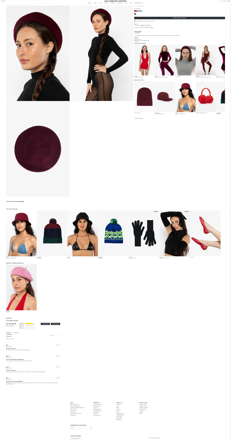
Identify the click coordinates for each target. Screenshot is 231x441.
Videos (117, 407)
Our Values (118, 404)
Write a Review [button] (56, 323)
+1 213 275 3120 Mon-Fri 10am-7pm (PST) (75, 405)
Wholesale (118, 410)
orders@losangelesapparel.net (78, 407)
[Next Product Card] (224, 43)
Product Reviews (142, 409)
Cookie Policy (73, 412)
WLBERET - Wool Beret (141, 5)
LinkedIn (141, 412)
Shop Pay (95, 407)
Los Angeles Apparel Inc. (156, 437)
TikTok (140, 413)
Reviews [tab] (8, 332)
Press (117, 406)
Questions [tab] (16, 332)
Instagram (20, 201)
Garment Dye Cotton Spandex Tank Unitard (203, 77)
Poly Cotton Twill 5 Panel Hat (159, 113)
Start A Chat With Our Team (75, 413)
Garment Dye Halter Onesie (139, 77)
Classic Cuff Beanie (137, 112)
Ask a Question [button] (46, 323)
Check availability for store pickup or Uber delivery (145, 21)
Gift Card (95, 413)
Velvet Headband (178, 76)
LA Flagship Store (120, 415)
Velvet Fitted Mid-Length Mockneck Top (161, 77)
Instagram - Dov (142, 406)
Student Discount (97, 415)
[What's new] (227, 1)
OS (135, 14)
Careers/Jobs (119, 418)
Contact (118, 409)
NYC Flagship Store (120, 413)
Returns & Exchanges (97, 404)
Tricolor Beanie (218, 113)
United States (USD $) (75, 438)
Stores (117, 412)
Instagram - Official (143, 404)
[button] (220, 1)
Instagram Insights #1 (143, 407)
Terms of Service (73, 409)
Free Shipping (96, 412)
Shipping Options (97, 409)
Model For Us (119, 419)
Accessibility (72, 415)
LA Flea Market (119, 416)
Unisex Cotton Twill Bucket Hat (180, 113)
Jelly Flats (191, 257)
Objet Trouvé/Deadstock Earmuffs (201, 112)
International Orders (97, 410)
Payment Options (97, 406)
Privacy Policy (73, 410)
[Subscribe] (90, 427)
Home (135, 5)
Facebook (141, 410)
